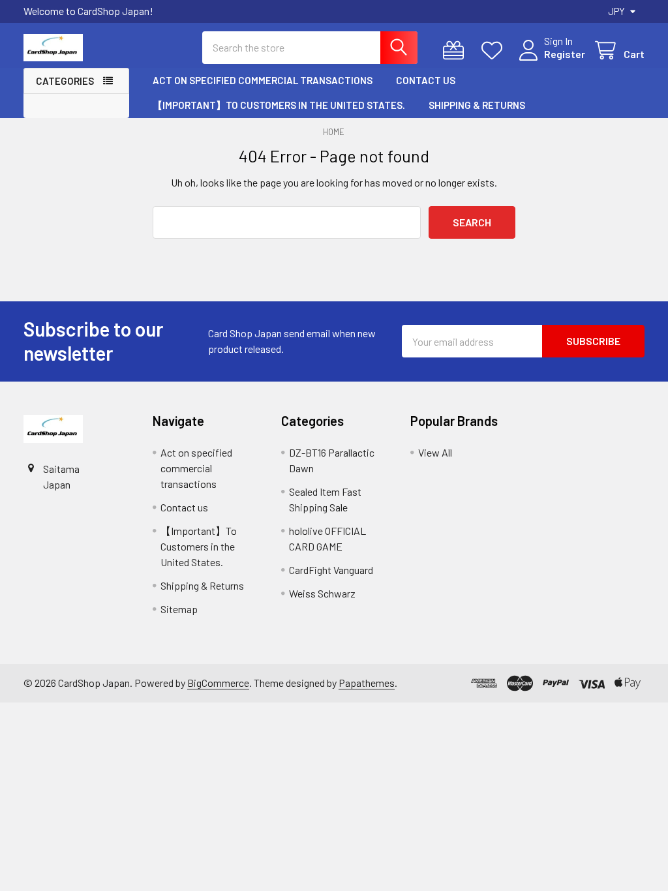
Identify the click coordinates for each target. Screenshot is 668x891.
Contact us (425, 80)
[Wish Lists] (494, 50)
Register (564, 54)
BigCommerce (218, 682)
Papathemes (367, 682)
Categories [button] (65, 81)
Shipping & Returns (477, 105)
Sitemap (179, 609)
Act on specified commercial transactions (262, 80)
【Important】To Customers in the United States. (279, 105)
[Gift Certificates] (456, 50)
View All (435, 452)
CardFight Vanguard (331, 570)
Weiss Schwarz (322, 593)
